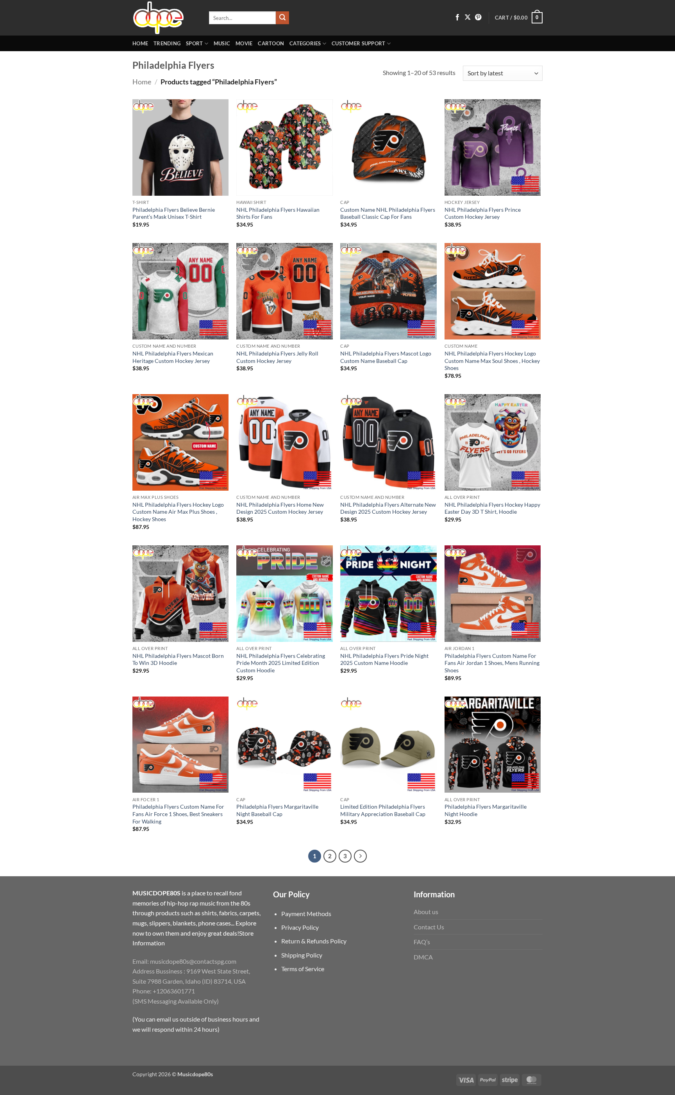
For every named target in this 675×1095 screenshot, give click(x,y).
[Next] (360, 856)
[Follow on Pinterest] (478, 17)
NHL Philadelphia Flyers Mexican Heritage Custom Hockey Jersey (172, 357)
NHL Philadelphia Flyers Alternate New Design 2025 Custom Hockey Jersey (388, 508)
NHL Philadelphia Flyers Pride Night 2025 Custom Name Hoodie (384, 659)
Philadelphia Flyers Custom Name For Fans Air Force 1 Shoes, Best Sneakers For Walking (178, 813)
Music (222, 43)
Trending (167, 43)
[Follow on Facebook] (457, 17)
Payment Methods (306, 913)
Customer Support (358, 43)
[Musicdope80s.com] (164, 18)
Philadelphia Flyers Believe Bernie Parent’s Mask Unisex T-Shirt (173, 213)
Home (140, 43)
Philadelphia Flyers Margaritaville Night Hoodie (486, 810)
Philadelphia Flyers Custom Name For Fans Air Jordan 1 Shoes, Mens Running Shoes (492, 662)
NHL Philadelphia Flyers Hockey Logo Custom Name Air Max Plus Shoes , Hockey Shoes (178, 511)
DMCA (423, 957)
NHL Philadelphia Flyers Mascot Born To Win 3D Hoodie (178, 659)
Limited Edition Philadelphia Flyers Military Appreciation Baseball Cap (382, 810)
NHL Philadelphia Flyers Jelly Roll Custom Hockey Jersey (277, 357)
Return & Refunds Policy (313, 941)
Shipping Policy (301, 955)
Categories (305, 43)
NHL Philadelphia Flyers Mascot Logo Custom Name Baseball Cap (385, 357)
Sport (194, 43)
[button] (519, 18)
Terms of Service (302, 968)
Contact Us (429, 927)
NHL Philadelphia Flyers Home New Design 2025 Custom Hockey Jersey (280, 508)
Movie (244, 43)
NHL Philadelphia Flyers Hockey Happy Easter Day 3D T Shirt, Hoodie (492, 508)
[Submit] (282, 18)
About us (426, 911)
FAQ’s (422, 941)
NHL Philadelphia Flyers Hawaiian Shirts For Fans (278, 213)
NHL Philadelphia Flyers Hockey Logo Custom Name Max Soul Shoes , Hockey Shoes (492, 360)
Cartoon (271, 43)
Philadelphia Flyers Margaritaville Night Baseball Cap (277, 810)
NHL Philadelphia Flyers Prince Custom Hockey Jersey (483, 213)
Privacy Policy (300, 927)
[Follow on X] (467, 17)
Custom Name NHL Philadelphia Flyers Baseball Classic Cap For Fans (387, 213)
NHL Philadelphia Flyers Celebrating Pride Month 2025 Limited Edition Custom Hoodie (280, 662)
